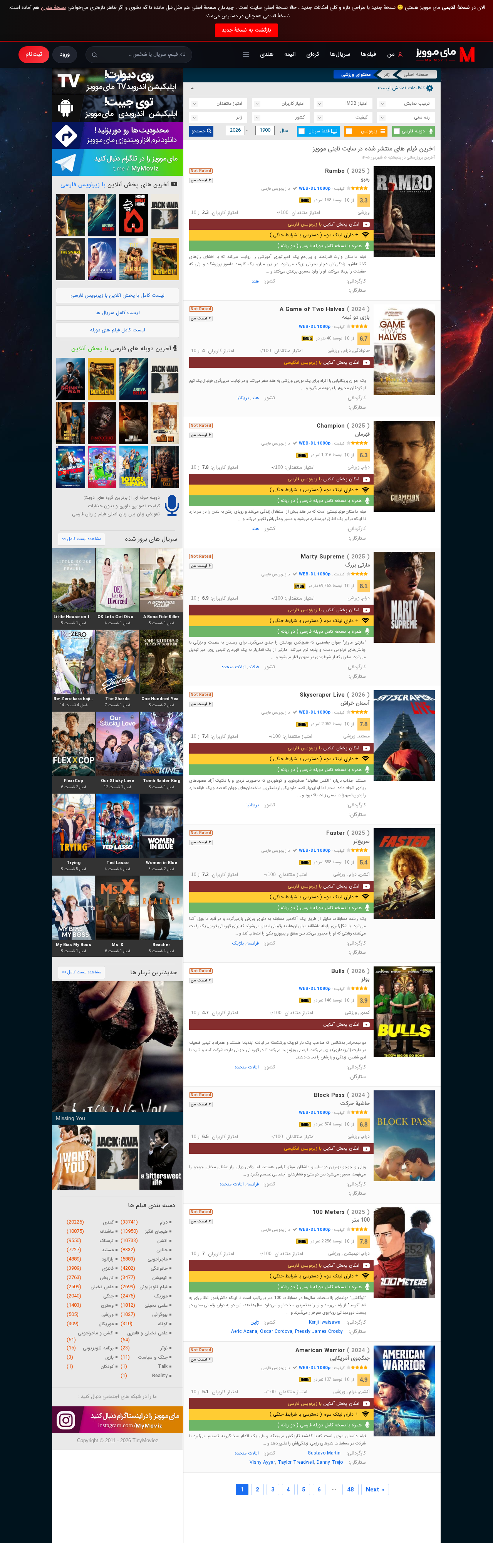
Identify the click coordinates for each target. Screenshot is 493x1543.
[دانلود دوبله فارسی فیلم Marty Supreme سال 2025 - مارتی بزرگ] (404, 597)
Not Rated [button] (201, 171)
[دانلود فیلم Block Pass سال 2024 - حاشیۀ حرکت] (404, 1135)
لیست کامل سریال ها (118, 313)
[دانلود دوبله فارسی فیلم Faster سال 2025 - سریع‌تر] (404, 873)
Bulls (350, 971)
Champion (343, 426)
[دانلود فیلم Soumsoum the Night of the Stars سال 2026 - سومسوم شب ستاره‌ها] (102, 259)
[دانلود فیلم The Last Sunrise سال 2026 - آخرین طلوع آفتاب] (133, 259)
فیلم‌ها (368, 54)
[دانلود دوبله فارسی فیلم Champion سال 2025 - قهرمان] (404, 466)
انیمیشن (352, 1253)
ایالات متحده (233, 666)
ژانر (387, 74)
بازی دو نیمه (356, 317)
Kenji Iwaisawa (324, 1322)
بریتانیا (242, 397)
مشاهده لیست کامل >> (81, 539)
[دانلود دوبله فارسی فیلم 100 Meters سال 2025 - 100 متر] (404, 1252)
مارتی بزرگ (357, 565)
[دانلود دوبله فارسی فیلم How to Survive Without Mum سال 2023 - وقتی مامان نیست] (133, 467)
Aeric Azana (244, 1331)
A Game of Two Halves (325, 309)
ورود (65, 54)
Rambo (347, 171)
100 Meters (341, 1212)
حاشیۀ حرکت (355, 1103)
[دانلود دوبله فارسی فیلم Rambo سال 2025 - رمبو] (404, 211)
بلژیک (238, 943)
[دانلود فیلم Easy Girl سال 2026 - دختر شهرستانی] (70, 215)
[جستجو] (94, 55)
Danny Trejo (330, 1462)
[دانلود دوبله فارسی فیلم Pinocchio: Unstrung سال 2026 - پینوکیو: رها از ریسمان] (102, 423)
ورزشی (363, 212)
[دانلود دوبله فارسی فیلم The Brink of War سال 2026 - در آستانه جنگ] (70, 379)
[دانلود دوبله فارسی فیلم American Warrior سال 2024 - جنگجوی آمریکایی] (404, 1391)
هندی (266, 54)
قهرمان (362, 434)
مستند (364, 736)
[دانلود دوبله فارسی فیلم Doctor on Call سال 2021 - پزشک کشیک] (70, 467)
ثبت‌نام (33, 54)
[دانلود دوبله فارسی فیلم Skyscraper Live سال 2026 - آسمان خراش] (404, 735)
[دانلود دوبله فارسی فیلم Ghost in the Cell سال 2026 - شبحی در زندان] (164, 467)
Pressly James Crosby (319, 1331)
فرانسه (252, 943)
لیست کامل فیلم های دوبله (117, 330)
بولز (365, 979)
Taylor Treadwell (296, 1462)
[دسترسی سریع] (246, 55)
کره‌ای (312, 54)
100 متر (361, 1220)
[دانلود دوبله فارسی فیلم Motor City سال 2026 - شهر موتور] (164, 259)
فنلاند (253, 666)
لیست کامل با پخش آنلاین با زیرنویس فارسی (117, 295)
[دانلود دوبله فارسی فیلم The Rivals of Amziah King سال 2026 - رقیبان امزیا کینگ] (164, 423)
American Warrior (332, 1350)
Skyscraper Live (335, 695)
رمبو (365, 179)
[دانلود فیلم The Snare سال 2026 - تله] (70, 259)
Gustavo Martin (324, 1453)
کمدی (364, 1012)
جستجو (199, 131)
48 (350, 1490)
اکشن (364, 874)
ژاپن (254, 1322)
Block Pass (342, 1095)
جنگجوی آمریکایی (350, 1358)
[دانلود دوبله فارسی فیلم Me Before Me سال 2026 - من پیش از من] (70, 423)
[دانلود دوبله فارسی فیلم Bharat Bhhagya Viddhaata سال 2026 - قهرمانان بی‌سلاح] (133, 423)
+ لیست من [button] (201, 180)
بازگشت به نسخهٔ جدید (246, 30)
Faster (348, 833)
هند (255, 281)
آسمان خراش (355, 703)
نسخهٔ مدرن (53, 7)
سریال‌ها (340, 54)
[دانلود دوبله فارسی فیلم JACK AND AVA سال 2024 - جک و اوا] (164, 215)
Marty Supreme (335, 557)
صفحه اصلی (416, 74)
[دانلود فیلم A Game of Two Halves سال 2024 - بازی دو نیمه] (404, 349)
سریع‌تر (361, 841)
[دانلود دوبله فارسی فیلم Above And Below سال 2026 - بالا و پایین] (102, 215)
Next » (375, 1490)
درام (347, 350)
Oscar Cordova (276, 1331)
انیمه (289, 54)
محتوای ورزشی (356, 74)
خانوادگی (361, 350)
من (391, 54)
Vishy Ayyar (262, 1462)
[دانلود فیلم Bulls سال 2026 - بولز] (404, 1011)
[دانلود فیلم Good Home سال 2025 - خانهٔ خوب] (133, 215)
